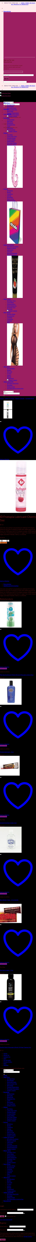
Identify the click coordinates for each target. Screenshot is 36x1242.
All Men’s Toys (11, 301)
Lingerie (9, 321)
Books (9, 192)
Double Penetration (13, 113)
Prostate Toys (11, 307)
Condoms (10, 194)
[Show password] (24, 1213)
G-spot (9, 373)
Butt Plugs (10, 111)
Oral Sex (9, 251)
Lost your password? (6, 1219)
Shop (4, 1063)
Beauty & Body (11, 248)
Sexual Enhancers (12, 255)
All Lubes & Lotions (12, 246)
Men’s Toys (7, 299)
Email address (4, 1226)
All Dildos (10, 135)
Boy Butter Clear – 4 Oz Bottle (9, 900)
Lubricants (10, 250)
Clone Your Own (12, 136)
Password (3, 1213)
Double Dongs (11, 138)
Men (8, 322)
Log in (2, 1216)
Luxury (9, 375)
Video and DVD (8, 382)
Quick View (3, 668)
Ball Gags (10, 121)
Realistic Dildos (11, 145)
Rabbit (9, 377)
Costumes (10, 319)
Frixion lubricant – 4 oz (7, 752)
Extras (5, 189)
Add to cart (3, 542)
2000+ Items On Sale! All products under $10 (23, 3)
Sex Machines (11, 129)
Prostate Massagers (13, 114)
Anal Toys (6, 103)
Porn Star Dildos (12, 143)
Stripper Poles (11, 200)
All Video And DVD (13, 383)
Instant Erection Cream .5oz (8, 823)
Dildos (5, 133)
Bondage (6, 118)
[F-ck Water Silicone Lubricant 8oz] (7, 418)
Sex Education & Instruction (15, 388)
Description (7, 584)
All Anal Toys (11, 104)
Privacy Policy (7, 1062)
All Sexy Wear (11, 314)
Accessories (10, 316)
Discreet (9, 372)
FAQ (4, 1058)
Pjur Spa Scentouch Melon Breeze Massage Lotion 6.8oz (17, 675)
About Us (6, 1055)
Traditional (10, 378)
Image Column (11, 1090)
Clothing (9, 317)
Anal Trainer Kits (12, 109)
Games (9, 195)
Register (3, 1239)
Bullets (9, 370)
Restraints (10, 128)
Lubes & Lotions (8, 245)
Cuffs (8, 126)
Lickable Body (29, 398)
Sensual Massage (12, 253)
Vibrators (6, 367)
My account (7, 1060)
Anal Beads (10, 106)
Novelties (10, 197)
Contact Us (6, 1057)
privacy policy (28, 1236)
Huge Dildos (11, 141)
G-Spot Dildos (11, 140)
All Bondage (10, 119)
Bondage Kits (11, 124)
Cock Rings (10, 302)
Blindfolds (10, 123)
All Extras (10, 190)
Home (2, 398)
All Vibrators (11, 368)
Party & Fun (10, 199)
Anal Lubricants (11, 108)
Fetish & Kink (11, 387)
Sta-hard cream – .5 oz (6, 970)
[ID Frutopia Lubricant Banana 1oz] (7, 409)
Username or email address (8, 1209)
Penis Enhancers (12, 306)
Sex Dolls (9, 309)
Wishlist (5, 1065)
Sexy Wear (7, 312)
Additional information (10, 586)
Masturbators (11, 304)
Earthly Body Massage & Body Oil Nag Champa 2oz (15, 1047)
